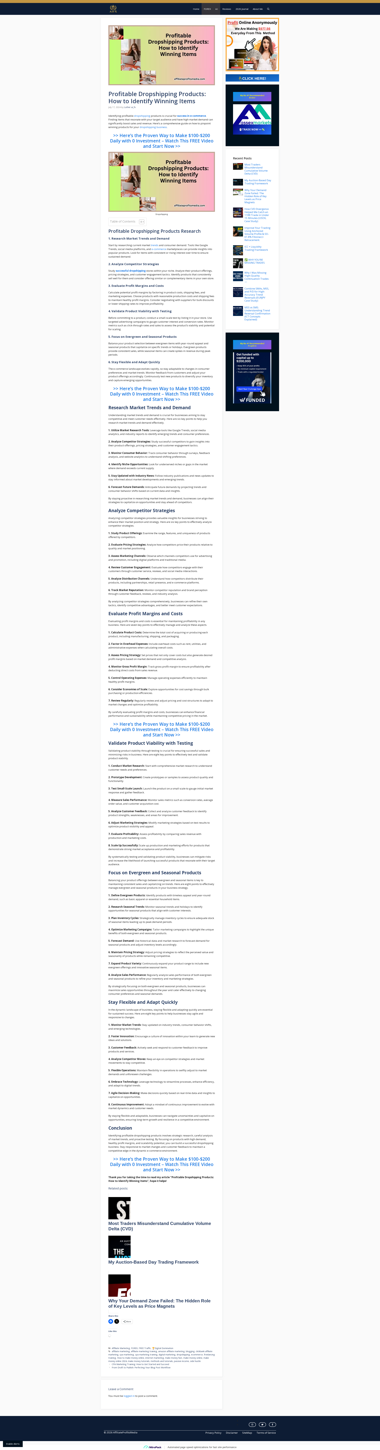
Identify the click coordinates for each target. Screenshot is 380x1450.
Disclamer (232, 1432)
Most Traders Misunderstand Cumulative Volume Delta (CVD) (256, 169)
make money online (192, 1357)
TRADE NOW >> (252, 129)
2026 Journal (242, 8)
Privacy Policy (213, 1432)
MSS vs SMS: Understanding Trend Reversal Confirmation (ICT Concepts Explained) (257, 313)
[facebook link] (272, 1424)
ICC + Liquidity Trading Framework (256, 248)
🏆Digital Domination (162, 1348)
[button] (268, 9)
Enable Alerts (13, 1443)
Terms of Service (266, 1432)
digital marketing (167, 1354)
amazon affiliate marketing (171, 1351)
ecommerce (197, 1354)
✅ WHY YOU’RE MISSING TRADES (254, 261)
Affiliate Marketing (121, 1348)
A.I (216, 8)
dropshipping (142, 115)
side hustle (195, 1361)
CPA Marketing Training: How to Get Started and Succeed (140, 1364)
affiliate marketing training (144, 1351)
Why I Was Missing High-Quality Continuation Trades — (256, 277)
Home (196, 8)
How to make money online (130, 1357)
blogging (190, 1351)
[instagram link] (252, 1424)
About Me (258, 8)
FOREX (207, 8)
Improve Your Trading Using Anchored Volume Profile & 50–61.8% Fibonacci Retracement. (257, 234)
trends (154, 245)
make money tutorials (138, 1361)
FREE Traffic (145, 1348)
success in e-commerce (191, 115)
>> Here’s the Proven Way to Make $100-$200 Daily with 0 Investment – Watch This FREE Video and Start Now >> (161, 140)
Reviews (226, 8)
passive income (181, 1361)
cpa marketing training (146, 1354)
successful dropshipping (131, 270)
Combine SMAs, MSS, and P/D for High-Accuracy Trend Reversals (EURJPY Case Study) (256, 294)
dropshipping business (153, 127)
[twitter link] (262, 1424)
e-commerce (159, 249)
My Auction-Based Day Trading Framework (257, 182)
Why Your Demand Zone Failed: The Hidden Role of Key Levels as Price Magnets (255, 196)
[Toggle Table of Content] (140, 221)
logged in (129, 1396)
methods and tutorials (162, 1361)
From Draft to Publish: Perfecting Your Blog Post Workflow (141, 1367)
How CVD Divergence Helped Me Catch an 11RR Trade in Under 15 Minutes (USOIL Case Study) (256, 215)
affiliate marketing (121, 1351)
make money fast (173, 1357)
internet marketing (154, 1357)
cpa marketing (127, 1354)
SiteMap (247, 1432)
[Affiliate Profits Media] (113, 9)
